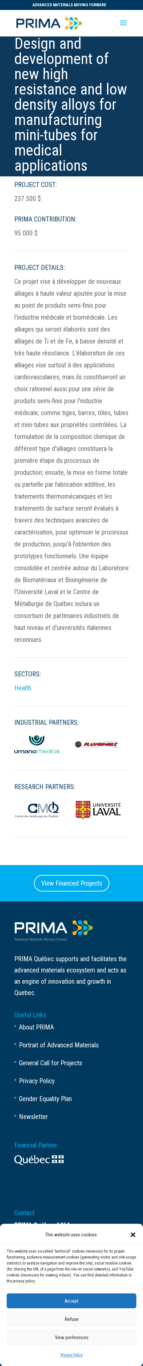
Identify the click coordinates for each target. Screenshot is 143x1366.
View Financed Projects (71, 883)
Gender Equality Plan (45, 1099)
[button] (133, 1234)
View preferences (71, 1337)
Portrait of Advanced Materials (59, 1045)
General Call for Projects (50, 1063)
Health (22, 688)
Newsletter (33, 1117)
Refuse (71, 1319)
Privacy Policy (72, 1355)
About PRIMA (36, 1027)
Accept (71, 1301)
